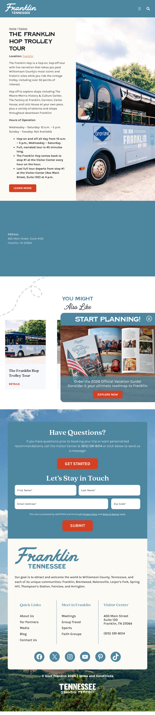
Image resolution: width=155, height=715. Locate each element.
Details (14, 384)
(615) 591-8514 (114, 633)
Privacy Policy (90, 514)
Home (12, 28)
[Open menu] (139, 8)
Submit (77, 525)
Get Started (77, 463)
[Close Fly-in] (149, 319)
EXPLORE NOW (108, 394)
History (23, 28)
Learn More (23, 188)
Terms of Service (110, 514)
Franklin (28, 56)
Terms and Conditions (96, 676)
